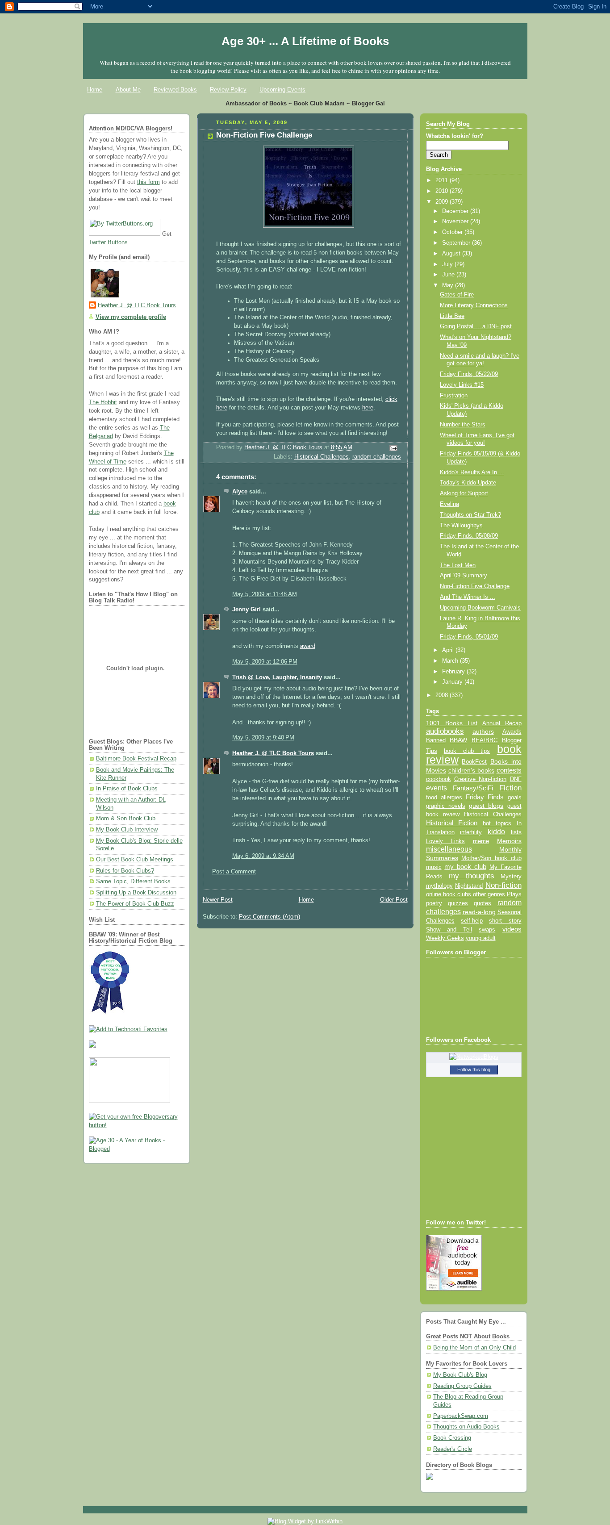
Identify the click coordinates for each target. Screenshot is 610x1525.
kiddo (496, 832)
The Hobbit (103, 402)
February (454, 671)
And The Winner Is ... (467, 597)
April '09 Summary (463, 575)
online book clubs (448, 894)
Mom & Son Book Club (125, 818)
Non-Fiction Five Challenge (475, 586)
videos (512, 929)
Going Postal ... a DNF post (476, 326)
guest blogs (486, 805)
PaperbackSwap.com (460, 1416)
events (436, 788)
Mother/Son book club (491, 858)
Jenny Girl (246, 609)
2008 (442, 695)
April (448, 650)
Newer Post (218, 900)
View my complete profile (131, 317)
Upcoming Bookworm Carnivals (480, 608)
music (434, 867)
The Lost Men (458, 565)
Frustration (454, 396)
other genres (489, 894)
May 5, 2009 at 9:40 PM (263, 738)
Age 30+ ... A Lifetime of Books (305, 41)
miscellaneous (449, 849)
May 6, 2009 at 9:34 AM (263, 856)
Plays (514, 894)
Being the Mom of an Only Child (474, 1348)
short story (505, 920)
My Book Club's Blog (460, 1375)
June (449, 275)
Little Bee (452, 316)
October (453, 232)
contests (509, 770)
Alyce (239, 492)
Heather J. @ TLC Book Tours (137, 305)
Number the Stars (462, 425)
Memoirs (509, 840)
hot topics (497, 823)
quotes (482, 903)
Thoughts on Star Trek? (470, 515)
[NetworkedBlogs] (473, 1057)
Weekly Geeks (445, 938)
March (451, 661)
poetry (434, 903)
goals (515, 797)
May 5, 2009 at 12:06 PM (264, 662)
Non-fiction (503, 885)
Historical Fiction (452, 823)
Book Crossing (452, 1438)
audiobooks (445, 731)
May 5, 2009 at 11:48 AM (264, 594)
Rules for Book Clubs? (125, 871)
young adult (481, 938)
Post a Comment (234, 872)
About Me (128, 89)
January (453, 682)
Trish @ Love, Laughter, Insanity (277, 677)
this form (148, 182)
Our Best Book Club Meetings (134, 860)
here (367, 408)
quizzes (458, 903)
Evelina (449, 504)
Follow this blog (473, 1069)
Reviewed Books (175, 89)
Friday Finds (485, 797)
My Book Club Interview (127, 830)
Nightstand (469, 885)
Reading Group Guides (462, 1386)
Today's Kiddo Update (468, 483)
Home (94, 89)
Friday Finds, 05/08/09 (469, 536)
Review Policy (228, 89)
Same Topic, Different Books (133, 881)
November (456, 221)
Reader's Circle (452, 1449)
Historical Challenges (321, 457)
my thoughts (471, 875)
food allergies (444, 797)
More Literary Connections (474, 305)
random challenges (376, 457)
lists (516, 832)
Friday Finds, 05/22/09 (469, 374)
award (307, 646)
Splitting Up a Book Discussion (136, 893)
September (457, 243)
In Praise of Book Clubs (127, 788)
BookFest (474, 761)
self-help (472, 921)
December (456, 211)
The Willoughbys (461, 525)
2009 (442, 202)
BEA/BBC (484, 740)
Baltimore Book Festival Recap (136, 759)
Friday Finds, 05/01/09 (469, 637)
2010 (442, 191)
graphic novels (445, 805)
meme (481, 841)
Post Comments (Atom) (269, 917)
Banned (436, 740)
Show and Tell (449, 929)
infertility (471, 832)
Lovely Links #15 (462, 385)
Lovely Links (445, 841)
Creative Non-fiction (480, 779)
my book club (465, 866)
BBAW (458, 740)
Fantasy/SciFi (473, 788)
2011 (442, 180)
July (448, 264)
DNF (516, 779)
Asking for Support (464, 493)
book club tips (467, 751)
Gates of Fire (457, 295)
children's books (471, 770)
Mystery (511, 876)
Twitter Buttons (108, 242)
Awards (512, 731)
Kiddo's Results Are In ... (472, 472)
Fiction (510, 788)
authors (483, 731)
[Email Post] (392, 448)
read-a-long (479, 911)
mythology (439, 886)
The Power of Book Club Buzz (135, 904)
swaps (487, 930)
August (452, 254)
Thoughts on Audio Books (466, 1427)
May (448, 285)
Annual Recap (502, 723)
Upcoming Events (282, 89)
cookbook (438, 779)
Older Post (394, 900)
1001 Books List (451, 723)
